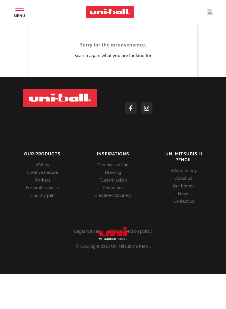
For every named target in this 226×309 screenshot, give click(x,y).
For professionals (42, 187)
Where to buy (183, 170)
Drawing (113, 172)
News (183, 193)
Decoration (113, 187)
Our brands (184, 186)
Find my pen (42, 195)
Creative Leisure (42, 172)
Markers (42, 180)
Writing (42, 164)
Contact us (183, 201)
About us (183, 178)
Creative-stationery (113, 195)
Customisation (113, 180)
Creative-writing (113, 164)
